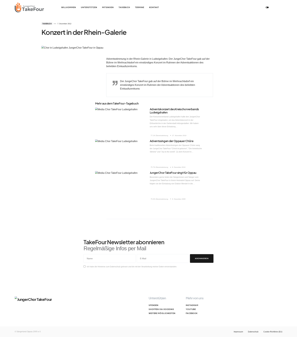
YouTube (191, 309)
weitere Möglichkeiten (162, 313)
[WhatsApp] (256, 7)
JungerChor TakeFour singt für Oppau (173, 172)
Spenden (153, 305)
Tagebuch (47, 24)
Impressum (238, 332)
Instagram (192, 305)
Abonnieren (202, 258)
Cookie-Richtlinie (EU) (272, 332)
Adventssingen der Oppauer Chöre (171, 141)
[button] (267, 7)
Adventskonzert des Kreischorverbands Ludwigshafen (174, 110)
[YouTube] (244, 7)
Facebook (192, 313)
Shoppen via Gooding (161, 309)
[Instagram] (238, 7)
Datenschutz (253, 332)
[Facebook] (250, 7)
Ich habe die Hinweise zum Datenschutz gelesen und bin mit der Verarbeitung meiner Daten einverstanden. (132, 267)
